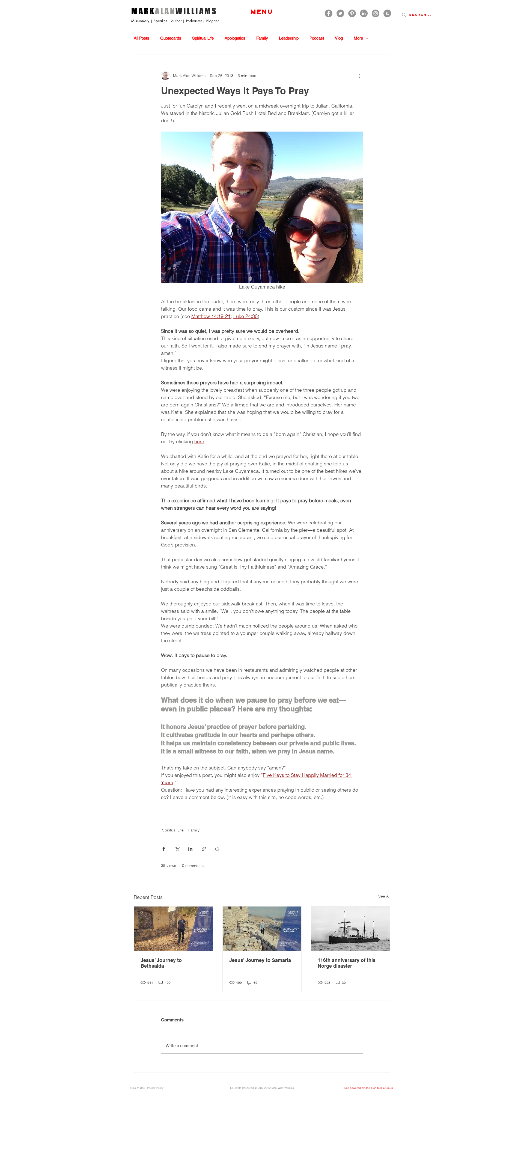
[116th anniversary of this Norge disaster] (350, 929)
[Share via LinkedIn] (190, 848)
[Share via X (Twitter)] (177, 848)
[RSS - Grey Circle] (387, 13)
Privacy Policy (155, 1087)
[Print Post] (217, 848)
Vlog (339, 38)
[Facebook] (328, 13)
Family (262, 38)
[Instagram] (375, 13)
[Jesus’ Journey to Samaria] (262, 929)
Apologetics (235, 38)
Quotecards (170, 38)
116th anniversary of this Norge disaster (347, 963)
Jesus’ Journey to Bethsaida (161, 963)
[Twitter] (340, 13)
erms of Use (137, 1087)
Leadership (289, 38)
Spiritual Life (203, 38)
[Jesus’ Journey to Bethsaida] (173, 929)
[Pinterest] (352, 13)
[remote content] (262, 810)
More (358, 38)
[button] (261, 12)
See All (384, 896)
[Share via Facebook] (163, 848)
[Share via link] (203, 848)
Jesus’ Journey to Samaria (260, 960)
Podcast (316, 38)
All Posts (141, 38)
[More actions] (359, 75)
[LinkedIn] (364, 13)
